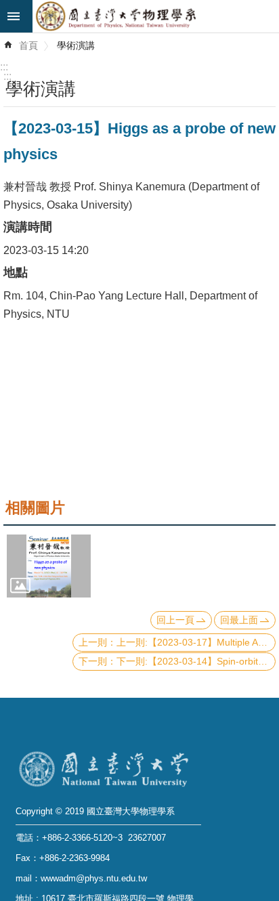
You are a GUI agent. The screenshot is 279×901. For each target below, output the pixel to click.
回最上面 (239, 619)
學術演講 (76, 45)
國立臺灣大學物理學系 (156, 16)
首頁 (28, 45)
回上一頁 (175, 619)
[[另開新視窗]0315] (49, 566)
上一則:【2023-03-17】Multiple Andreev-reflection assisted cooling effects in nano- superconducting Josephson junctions (196, 642)
